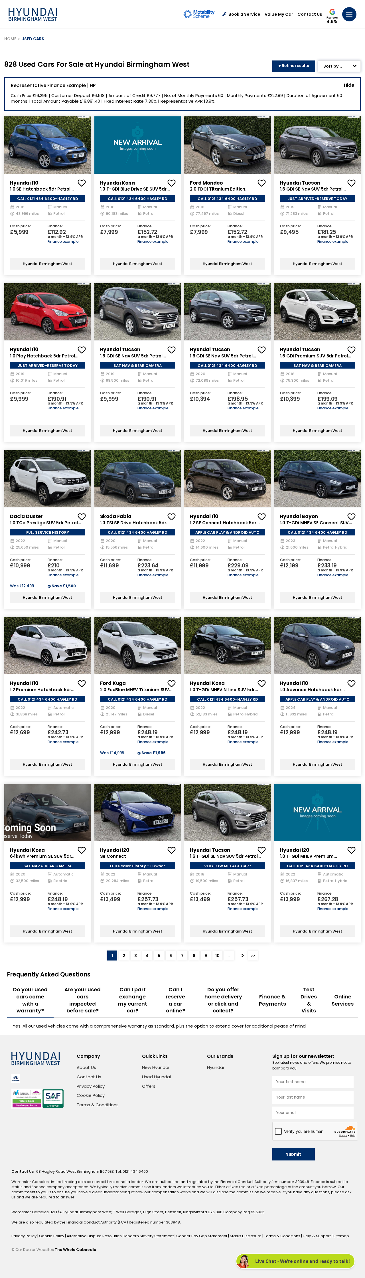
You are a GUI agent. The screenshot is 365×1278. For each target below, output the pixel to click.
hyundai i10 (24, 182)
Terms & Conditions (98, 1105)
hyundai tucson (300, 182)
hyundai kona (117, 182)
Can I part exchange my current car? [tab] (132, 1000)
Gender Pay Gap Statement (202, 1236)
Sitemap (341, 1236)
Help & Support (317, 1236)
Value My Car (279, 14)
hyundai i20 (114, 850)
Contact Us (309, 14)
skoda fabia (115, 516)
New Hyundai (155, 1067)
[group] (47, 144)
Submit (293, 1154)
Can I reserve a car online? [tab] (175, 1000)
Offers (148, 1086)
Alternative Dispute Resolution (95, 1236)
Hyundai (215, 1067)
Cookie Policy (91, 1095)
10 (217, 955)
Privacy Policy (91, 1086)
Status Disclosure (246, 1236)
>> (253, 955)
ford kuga (113, 683)
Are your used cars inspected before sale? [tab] (82, 1000)
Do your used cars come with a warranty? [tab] (30, 1000)
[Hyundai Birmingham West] (33, 14)
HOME (10, 39)
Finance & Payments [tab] (272, 1000)
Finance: (55, 226)
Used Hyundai (156, 1077)
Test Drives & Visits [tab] (309, 1000)
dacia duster (26, 516)
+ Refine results (293, 65)
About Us (86, 1067)
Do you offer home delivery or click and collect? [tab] (223, 1000)
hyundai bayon (299, 516)
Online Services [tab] (343, 1000)
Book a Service (244, 14)
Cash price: (20, 226)
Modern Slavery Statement (149, 1236)
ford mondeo (206, 182)
